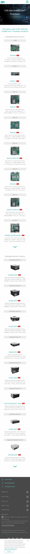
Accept (9, 551)
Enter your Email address (8, 525)
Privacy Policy (5, 534)
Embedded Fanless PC (15, 260)
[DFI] (3, 2)
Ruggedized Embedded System (15, 440)
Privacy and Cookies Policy (10, 549)
